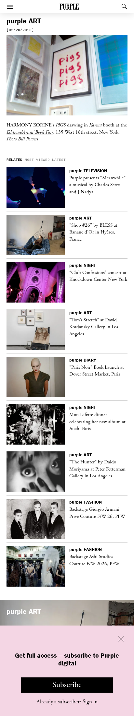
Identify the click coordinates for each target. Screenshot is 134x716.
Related (14, 160)
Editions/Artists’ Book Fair (30, 132)
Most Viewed (37, 160)
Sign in (90, 701)
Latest (59, 160)
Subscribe (67, 685)
